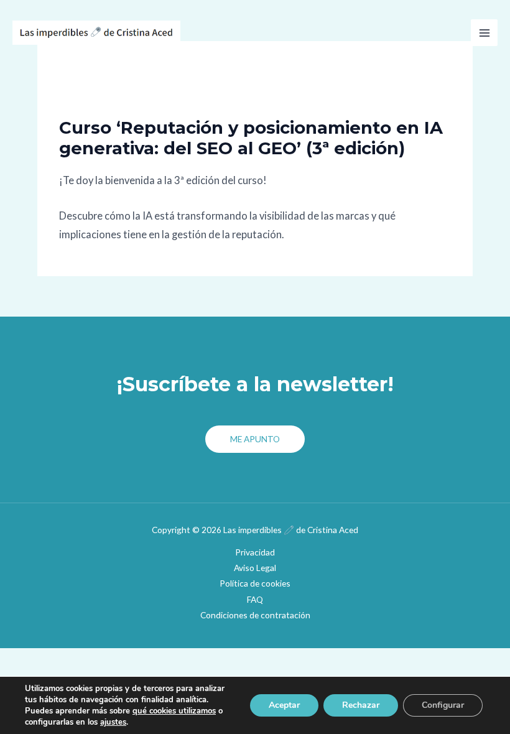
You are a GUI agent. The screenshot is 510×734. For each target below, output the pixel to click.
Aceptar (284, 705)
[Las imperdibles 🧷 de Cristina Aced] (96, 33)
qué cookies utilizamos (174, 711)
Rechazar (360, 705)
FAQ (255, 599)
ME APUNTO (255, 439)
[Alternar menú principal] (484, 32)
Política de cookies (255, 583)
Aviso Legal (255, 567)
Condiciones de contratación (255, 615)
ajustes (113, 722)
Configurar (443, 705)
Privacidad (255, 552)
